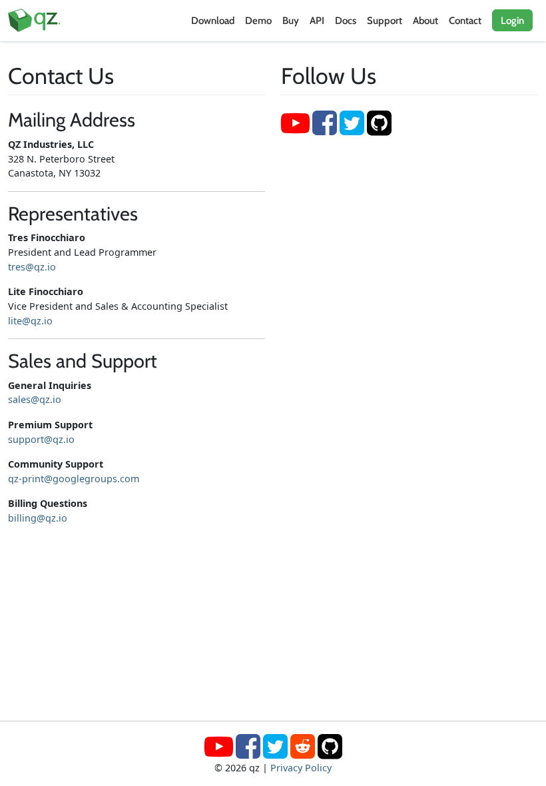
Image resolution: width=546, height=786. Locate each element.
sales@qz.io (34, 399)
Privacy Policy (301, 767)
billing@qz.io (37, 518)
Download (212, 21)
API (317, 21)
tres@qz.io (32, 266)
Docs (345, 21)
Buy (290, 21)
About (425, 21)
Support (384, 21)
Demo (258, 21)
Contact (465, 21)
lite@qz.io (30, 320)
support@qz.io (41, 439)
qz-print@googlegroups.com (73, 478)
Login (512, 21)
